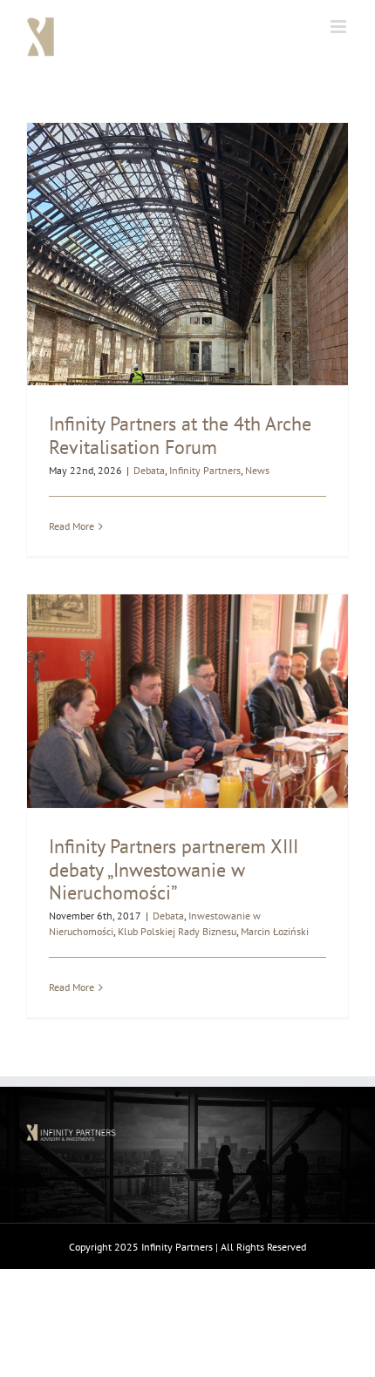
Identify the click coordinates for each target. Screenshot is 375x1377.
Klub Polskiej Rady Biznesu (177, 931)
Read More (71, 525)
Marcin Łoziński (275, 931)
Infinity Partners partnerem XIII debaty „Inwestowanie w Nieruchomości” (173, 869)
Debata (149, 470)
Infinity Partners (205, 470)
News (257, 470)
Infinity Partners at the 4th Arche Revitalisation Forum (180, 434)
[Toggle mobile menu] (340, 26)
